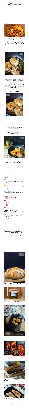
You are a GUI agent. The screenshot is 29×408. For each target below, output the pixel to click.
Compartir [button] (5, 338)
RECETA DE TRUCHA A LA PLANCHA (11, 398)
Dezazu (7, 196)
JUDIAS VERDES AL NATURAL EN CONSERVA (13, 301)
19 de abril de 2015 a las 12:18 (13, 214)
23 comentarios (8, 358)
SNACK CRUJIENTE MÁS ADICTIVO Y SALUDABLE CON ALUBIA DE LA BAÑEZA (14, 39)
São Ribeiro (7, 191)
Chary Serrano (8, 214)
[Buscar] (24, 2)
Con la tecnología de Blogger (15, 404)
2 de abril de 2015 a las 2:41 (14, 210)
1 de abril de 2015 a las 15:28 (12, 191)
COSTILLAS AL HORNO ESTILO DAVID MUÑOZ (13, 356)
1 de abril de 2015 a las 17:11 (11, 196)
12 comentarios (8, 338)
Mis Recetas (7, 185)
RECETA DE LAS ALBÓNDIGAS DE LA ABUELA (13, 337)
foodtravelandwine (8, 210)
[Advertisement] (14, 16)
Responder (7, 183)
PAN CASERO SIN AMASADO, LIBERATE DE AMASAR (14, 283)
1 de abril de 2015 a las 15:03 (12, 185)
